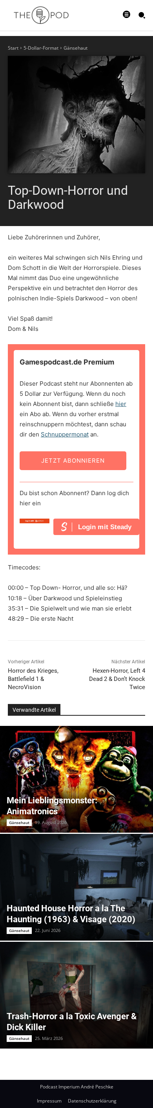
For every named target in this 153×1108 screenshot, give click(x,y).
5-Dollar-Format (41, 48)
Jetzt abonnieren (73, 460)
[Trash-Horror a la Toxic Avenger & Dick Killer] (76, 995)
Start (13, 48)
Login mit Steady (105, 527)
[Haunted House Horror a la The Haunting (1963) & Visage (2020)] (76, 887)
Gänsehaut (75, 48)
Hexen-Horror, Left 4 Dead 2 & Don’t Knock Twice (117, 679)
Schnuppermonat (65, 434)
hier (120, 404)
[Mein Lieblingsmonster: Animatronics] (76, 779)
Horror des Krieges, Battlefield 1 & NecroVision (33, 679)
